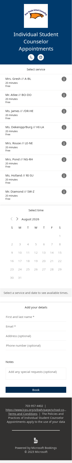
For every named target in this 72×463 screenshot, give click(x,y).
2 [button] (12, 244)
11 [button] (28, 252)
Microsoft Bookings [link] (44, 448)
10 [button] (20, 252)
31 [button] (20, 278)
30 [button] (12, 278)
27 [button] (44, 269)
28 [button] (52, 269)
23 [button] (12, 269)
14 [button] (52, 252)
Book (35, 390)
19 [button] (36, 261)
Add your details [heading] (36, 307)
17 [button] (20, 261)
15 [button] (60, 252)
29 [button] (60, 269)
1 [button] (60, 236)
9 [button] (12, 252)
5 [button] (36, 244)
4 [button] (28, 244)
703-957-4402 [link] (34, 406)
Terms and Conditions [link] (22, 414)
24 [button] (20, 269)
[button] (11, 219)
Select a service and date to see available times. (36, 293)
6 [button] (44, 244)
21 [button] (52, 261)
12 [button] (36, 252)
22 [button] (60, 261)
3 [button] (20, 244)
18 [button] (28, 261)
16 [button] (12, 261)
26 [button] (36, 269)
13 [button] (44, 252)
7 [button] (52, 244)
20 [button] (44, 261)
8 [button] (60, 244)
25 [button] (28, 269)
